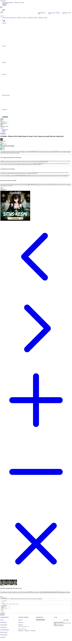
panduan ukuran (2, 637)
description (1, 585)
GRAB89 (55, 151)
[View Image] (3, 584)
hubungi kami (20, 619)
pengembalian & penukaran (4, 629)
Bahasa (3, 9)
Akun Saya (2, 118)
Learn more (12, 146)
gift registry (22, 2)
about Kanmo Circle (13, 17)
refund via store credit (3, 632)
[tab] (36, 586)
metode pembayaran (3, 622)
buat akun (3, 130)
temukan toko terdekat (3, 634)
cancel (2, 124)
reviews (1, 596)
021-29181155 (20, 624)
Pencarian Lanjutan (3, 123)
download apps (10, 2)
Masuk (2, 119)
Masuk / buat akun (5, 129)
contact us (45, 17)
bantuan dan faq (20, 622)
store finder (35, 17)
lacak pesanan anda (3, 627)
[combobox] (4, 122)
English (3, 10)
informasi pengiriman (3, 624)
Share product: (2, 190)
